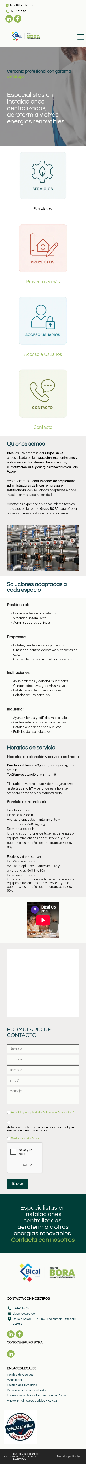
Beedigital (77, 1456)
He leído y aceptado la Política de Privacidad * (42, 1112)
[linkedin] (9, 19)
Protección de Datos (25, 1138)
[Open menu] (80, 37)
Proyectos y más (43, 281)
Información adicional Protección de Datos (36, 1395)
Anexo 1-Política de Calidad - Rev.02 (32, 1400)
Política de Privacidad (22, 1385)
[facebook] (17, 19)
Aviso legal (14, 1379)
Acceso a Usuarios (43, 354)
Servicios (43, 209)
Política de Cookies (20, 1374)
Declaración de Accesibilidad (27, 1390)
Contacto (43, 427)
